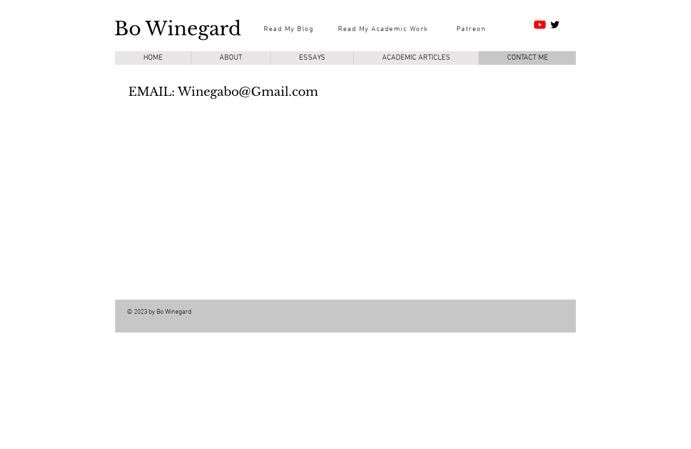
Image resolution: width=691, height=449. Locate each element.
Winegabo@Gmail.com (248, 92)
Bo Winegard (177, 28)
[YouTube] (540, 25)
